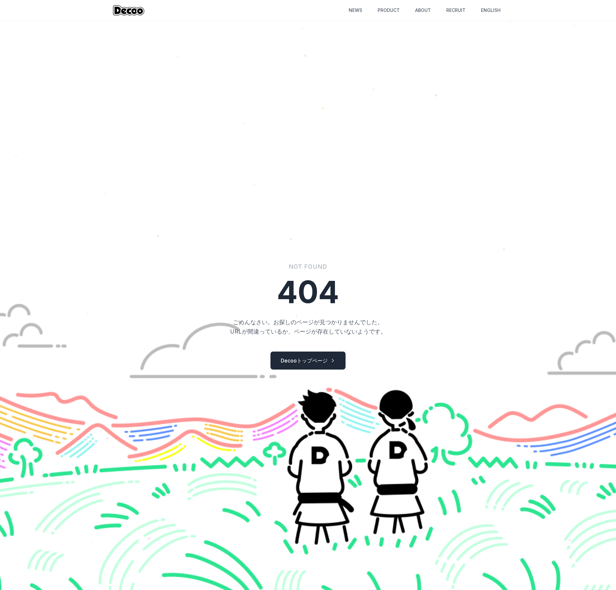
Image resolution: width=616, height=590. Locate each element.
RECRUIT (456, 10)
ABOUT (423, 10)
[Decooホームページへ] (128, 10)
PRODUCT (389, 10)
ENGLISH (491, 10)
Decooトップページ (304, 360)
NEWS (355, 10)
